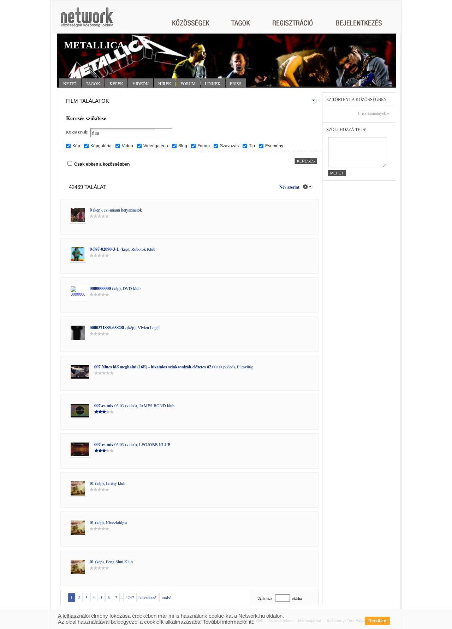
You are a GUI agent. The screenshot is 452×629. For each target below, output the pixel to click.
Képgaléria (101, 145)
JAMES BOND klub (156, 405)
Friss (236, 83)
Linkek (213, 83)
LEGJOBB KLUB (155, 444)
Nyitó (70, 83)
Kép (76, 145)
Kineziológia (116, 522)
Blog (182, 145)
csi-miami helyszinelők (123, 210)
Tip (252, 145)
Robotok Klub (143, 249)
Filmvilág (245, 366)
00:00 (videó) (164, 366)
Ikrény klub (115, 483)
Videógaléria (155, 145)
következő (147, 597)
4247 (130, 597)
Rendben (377, 620)
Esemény (274, 145)
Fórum (188, 83)
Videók (140, 83)
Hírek (164, 83)
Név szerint (289, 187)
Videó (127, 145)
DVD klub (132, 288)
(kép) (96, 210)
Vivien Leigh (149, 327)
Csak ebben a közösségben (102, 164)
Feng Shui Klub (119, 561)
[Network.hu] (87, 20)
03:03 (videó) (115, 405)
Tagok (93, 83)
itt (251, 622)
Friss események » (373, 113)
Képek (116, 83)
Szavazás (229, 145)
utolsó (167, 597)
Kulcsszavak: (77, 132)
